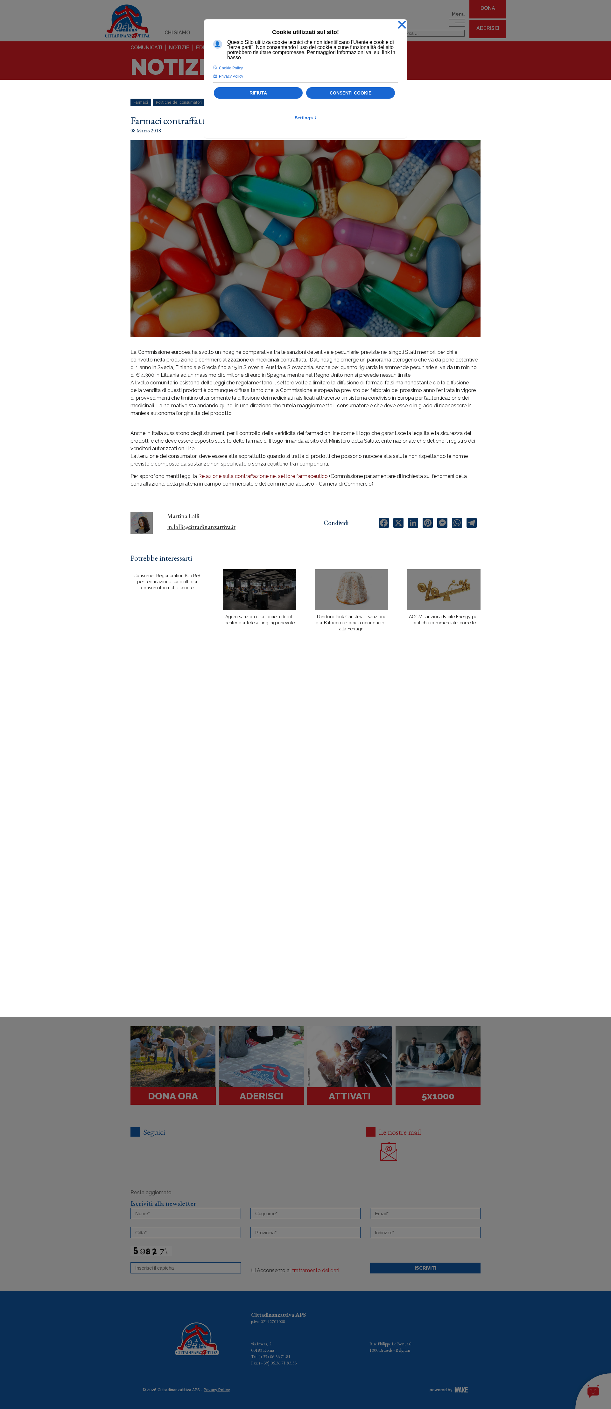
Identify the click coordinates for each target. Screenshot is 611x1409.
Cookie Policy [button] (231, 68)
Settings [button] (306, 117)
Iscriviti (425, 1268)
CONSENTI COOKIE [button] (350, 92)
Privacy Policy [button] (231, 76)
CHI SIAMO (177, 33)
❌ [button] (401, 25)
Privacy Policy (217, 1390)
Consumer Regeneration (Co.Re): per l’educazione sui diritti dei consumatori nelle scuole (167, 581)
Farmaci (141, 102)
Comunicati (146, 48)
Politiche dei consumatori (179, 102)
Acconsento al (298, 1270)
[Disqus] (305, 747)
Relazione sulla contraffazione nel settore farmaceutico (263, 476)
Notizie (179, 48)
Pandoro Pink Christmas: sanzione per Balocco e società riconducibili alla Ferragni (352, 622)
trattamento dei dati (315, 1270)
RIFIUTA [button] (258, 92)
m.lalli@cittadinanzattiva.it (201, 527)
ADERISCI (487, 28)
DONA (488, 8)
